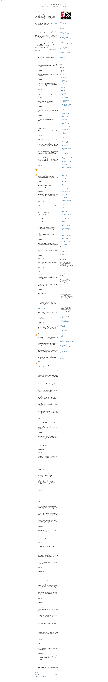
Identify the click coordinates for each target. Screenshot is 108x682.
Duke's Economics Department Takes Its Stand (66, 223)
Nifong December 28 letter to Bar (65, 346)
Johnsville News (62, 325)
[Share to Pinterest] (55, 49)
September (64, 81)
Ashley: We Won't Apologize (66, 146)
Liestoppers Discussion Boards (65, 321)
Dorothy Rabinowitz (65, 188)
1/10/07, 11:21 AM (41, 485)
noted (57, 23)
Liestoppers (62, 318)
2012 (62, 68)
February (63, 91)
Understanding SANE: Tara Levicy (67, 200)
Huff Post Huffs (64, 197)
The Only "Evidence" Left (66, 225)
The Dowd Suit (64, 221)
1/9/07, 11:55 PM (41, 267)
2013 (62, 67)
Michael (39, 333)
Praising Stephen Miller (65, 102)
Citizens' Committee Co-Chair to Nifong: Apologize (67, 111)
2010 (62, 71)
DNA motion (62, 336)
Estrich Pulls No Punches (66, 238)
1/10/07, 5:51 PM (41, 550)
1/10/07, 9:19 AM (41, 466)
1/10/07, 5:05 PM (41, 542)
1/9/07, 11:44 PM (41, 236)
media (39, 50)
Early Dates (63, 190)
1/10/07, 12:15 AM (41, 297)
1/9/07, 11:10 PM (41, 189)
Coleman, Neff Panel (65, 129)
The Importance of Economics (66, 216)
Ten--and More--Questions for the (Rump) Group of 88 (67, 142)
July (63, 84)
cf (38, 168)
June (63, 86)
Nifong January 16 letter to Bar (65, 347)
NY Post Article (64, 96)
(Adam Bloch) (66, 38)
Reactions (63, 170)
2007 (62, 76)
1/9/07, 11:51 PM (41, 258)
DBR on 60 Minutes (65, 162)
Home (47, 674)
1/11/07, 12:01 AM (41, 670)
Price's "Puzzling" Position (66, 219)
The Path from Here (65, 175)
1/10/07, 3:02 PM (41, 490)
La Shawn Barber (62, 326)
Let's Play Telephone (65, 159)
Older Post (56, 674)
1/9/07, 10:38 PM (41, 112)
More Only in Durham (65, 206)
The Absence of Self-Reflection (66, 229)
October (63, 80)
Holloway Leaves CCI (65, 193)
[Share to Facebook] (54, 49)
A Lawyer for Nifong (65, 178)
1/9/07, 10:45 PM (41, 123)
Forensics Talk (62, 327)
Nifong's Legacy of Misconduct (66, 122)
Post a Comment (37, 672)
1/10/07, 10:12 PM (41, 650)
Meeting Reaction (65, 94)
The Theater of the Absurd (66, 181)
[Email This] (50, 49)
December (63, 77)
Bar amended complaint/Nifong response (66, 341)
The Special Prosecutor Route (66, 161)
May (63, 87)
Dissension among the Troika (66, 171)
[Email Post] (49, 49)
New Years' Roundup (65, 244)
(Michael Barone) (65, 47)
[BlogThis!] (51, 49)
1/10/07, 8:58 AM (41, 460)
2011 (62, 70)
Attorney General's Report (64, 335)
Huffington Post (42, 12)
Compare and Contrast (65, 232)
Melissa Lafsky (48, 264)
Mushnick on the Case (65, 130)
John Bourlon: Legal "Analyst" (66, 203)
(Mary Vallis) (64, 33)
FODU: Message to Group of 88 (67, 242)
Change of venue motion (64, 340)
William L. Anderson (63, 320)
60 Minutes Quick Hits (65, 165)
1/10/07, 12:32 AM (41, 308)
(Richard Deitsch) (63, 31)
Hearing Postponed (65, 98)
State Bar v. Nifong (63, 343)
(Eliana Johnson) (65, 58)
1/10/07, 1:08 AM (41, 366)
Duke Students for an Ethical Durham (65, 329)
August (63, 83)
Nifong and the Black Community (67, 236)
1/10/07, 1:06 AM (41, 358)
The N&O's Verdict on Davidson (67, 167)
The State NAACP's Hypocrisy (66, 144)
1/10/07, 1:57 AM (41, 440)
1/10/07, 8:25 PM (41, 567)
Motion (63, 184)
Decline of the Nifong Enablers (66, 198)
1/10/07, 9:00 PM (41, 639)
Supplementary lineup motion (64, 338)
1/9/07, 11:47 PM (41, 252)
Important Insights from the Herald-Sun (66, 135)
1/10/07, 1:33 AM (41, 418)
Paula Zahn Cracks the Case (66, 168)
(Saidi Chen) (64, 61)
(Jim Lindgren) (65, 46)
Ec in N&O (63, 195)
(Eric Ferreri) (63, 53)
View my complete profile (65, 25)
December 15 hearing (63, 342)
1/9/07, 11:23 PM (41, 201)
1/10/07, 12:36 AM (41, 319)
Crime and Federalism (63, 48)
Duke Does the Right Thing (66, 226)
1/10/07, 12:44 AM (41, 331)
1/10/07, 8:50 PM (41, 627)
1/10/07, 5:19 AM (41, 446)
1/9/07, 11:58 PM (41, 286)
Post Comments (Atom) (43, 676)
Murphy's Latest (64, 125)
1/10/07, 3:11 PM (41, 524)
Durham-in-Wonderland (54, 5)
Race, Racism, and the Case (66, 164)
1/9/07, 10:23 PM (41, 60)
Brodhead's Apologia (65, 201)
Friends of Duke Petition (65, 113)
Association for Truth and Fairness (67, 126)
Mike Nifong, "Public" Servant (66, 235)
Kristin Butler (62, 317)
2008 (62, 74)
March (63, 90)
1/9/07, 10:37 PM (41, 97)
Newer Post (37, 674)
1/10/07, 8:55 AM (41, 452)
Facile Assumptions (65, 97)
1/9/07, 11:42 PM (41, 208)
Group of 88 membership (64, 351)
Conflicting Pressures (65, 194)
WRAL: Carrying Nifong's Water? (67, 239)
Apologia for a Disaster (65, 218)
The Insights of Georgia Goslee (66, 128)
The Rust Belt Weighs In (65, 211)
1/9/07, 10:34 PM (41, 76)
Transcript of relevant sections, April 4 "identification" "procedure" (66, 353)
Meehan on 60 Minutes (65, 182)
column (41, 27)
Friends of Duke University (64, 322)
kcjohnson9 (63, 23)
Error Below (64, 114)
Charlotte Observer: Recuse (66, 234)
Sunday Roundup (64, 109)
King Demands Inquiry (65, 153)
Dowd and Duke (64, 213)
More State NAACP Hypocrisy (66, 116)
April (63, 88)
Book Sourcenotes (63, 358)
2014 (62, 65)
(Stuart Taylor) (63, 32)
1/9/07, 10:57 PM (41, 178)
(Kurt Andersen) (65, 29)
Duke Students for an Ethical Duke (65, 324)
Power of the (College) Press (66, 117)
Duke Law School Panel (65, 120)
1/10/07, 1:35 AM (41, 429)
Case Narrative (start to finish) (64, 316)
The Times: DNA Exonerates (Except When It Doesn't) (66, 105)
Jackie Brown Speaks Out (66, 191)
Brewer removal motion (63, 345)
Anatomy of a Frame (65, 185)
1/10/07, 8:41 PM (41, 598)
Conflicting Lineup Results (64, 330)
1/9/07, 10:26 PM (41, 67)
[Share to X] (53, 49)
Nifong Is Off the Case (65, 177)
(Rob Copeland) (66, 43)
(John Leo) (64, 37)
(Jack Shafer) (63, 57)
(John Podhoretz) (65, 44)
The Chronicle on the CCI (66, 145)
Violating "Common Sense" (66, 228)
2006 (62, 246)
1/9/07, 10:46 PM (41, 135)
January (63, 93)
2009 (62, 73)
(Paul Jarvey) (65, 36)
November (64, 78)
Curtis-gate (63, 204)
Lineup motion (62, 337)
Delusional (63, 231)
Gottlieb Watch (64, 119)
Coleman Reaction (65, 179)
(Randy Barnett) (65, 52)
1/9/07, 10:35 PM (41, 89)
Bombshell (63, 187)
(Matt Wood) (65, 49)
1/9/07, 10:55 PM (41, 165)
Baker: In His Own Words (66, 241)
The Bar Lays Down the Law (66, 123)
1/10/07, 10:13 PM (41, 661)
